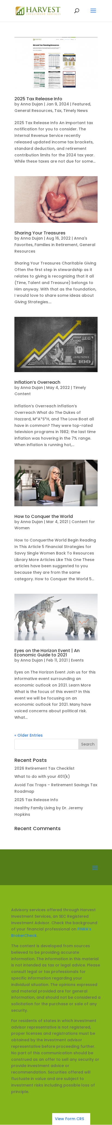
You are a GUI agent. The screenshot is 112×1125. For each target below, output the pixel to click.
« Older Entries (28, 735)
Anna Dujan (31, 104)
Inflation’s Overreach (37, 382)
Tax (57, 110)
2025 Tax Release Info (38, 99)
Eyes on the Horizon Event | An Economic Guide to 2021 (47, 652)
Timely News (75, 110)
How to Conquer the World (43, 516)
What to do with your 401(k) (42, 776)
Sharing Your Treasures (40, 233)
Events (77, 660)
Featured (81, 104)
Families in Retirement (56, 244)
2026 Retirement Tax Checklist (44, 768)
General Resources (33, 110)
